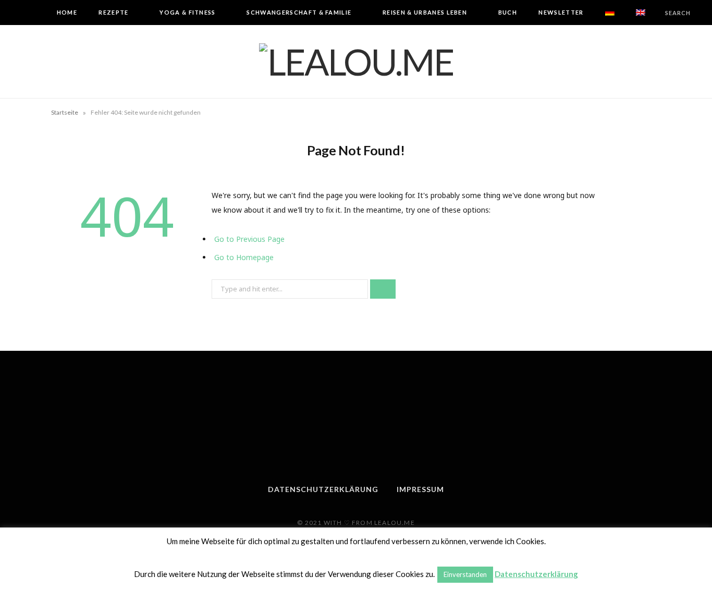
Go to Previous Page (249, 239)
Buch (507, 12)
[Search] (656, 12)
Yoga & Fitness (187, 12)
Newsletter (560, 12)
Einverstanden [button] (465, 574)
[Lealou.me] (356, 61)
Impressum (420, 489)
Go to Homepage (244, 257)
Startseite (64, 112)
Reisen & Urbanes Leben (425, 12)
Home (67, 12)
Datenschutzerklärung (323, 489)
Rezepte (113, 12)
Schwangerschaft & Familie (299, 12)
